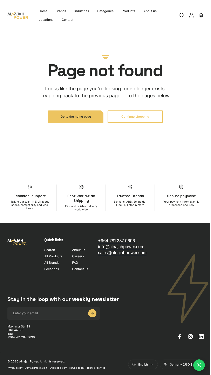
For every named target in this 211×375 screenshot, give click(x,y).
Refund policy (76, 367)
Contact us (80, 269)
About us (78, 250)
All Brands (51, 263)
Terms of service (96, 367)
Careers (78, 256)
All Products (53, 256)
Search (49, 250)
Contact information (36, 367)
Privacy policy (14, 367)
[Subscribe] (92, 313)
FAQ (75, 263)
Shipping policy (58, 367)
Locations (51, 269)
